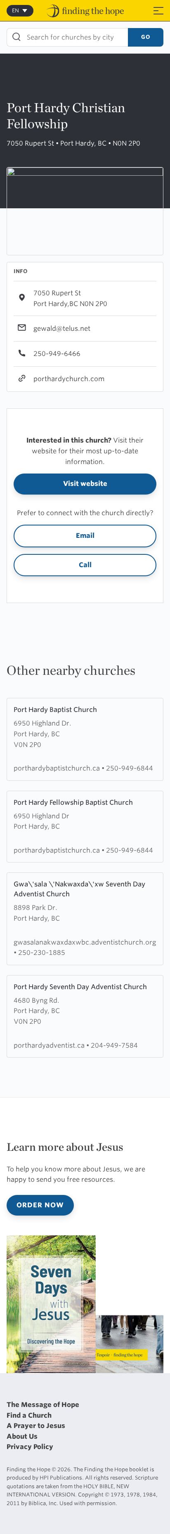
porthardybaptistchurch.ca (58, 768)
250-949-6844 (129, 768)
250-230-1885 (41, 953)
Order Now (40, 1205)
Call (85, 565)
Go (145, 37)
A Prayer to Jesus (36, 1426)
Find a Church (29, 1415)
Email (85, 536)
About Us (22, 1436)
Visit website (85, 484)
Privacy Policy (30, 1447)
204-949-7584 (114, 1045)
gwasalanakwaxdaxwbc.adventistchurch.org (85, 942)
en (15, 10)
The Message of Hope (43, 1405)
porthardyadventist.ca (50, 1045)
